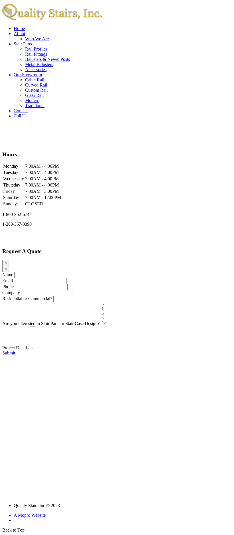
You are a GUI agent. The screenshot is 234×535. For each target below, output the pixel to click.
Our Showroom (28, 74)
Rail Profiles (36, 49)
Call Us (20, 115)
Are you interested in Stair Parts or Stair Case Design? (51, 323)
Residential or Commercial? (27, 298)
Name (7, 274)
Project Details (15, 347)
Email (7, 280)
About (19, 33)
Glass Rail (34, 95)
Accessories (36, 69)
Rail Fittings (36, 54)
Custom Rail (36, 90)
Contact (21, 110)
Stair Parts (23, 43)
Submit (8, 352)
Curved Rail (36, 85)
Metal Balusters (39, 64)
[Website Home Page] (52, 19)
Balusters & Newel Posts (47, 59)
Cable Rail (34, 79)
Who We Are (37, 38)
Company (11, 292)
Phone (8, 286)
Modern (32, 100)
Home (19, 28)
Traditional (35, 105)
